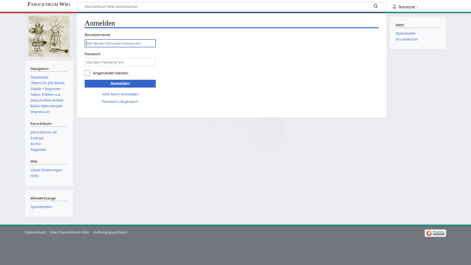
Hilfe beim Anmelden (120, 94)
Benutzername (97, 34)
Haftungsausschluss (110, 232)
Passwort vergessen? (120, 101)
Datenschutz (35, 232)
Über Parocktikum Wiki (69, 232)
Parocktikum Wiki (48, 4)
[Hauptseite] (48, 36)
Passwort (92, 53)
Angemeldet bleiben (110, 72)
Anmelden (120, 83)
